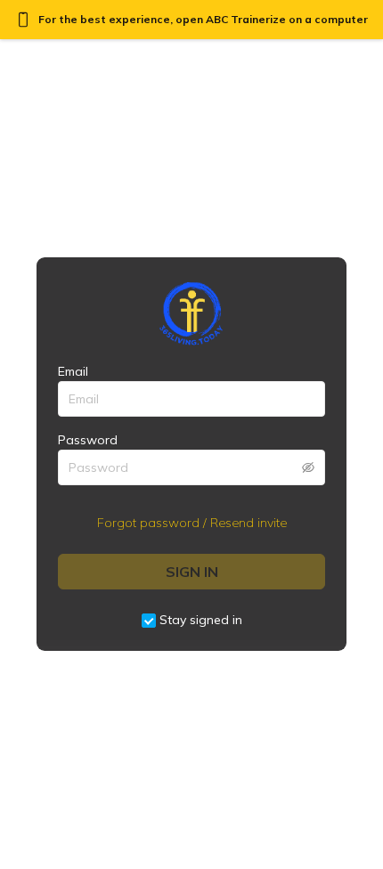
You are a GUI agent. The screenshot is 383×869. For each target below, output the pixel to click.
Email (73, 371)
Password (88, 440)
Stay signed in (200, 620)
